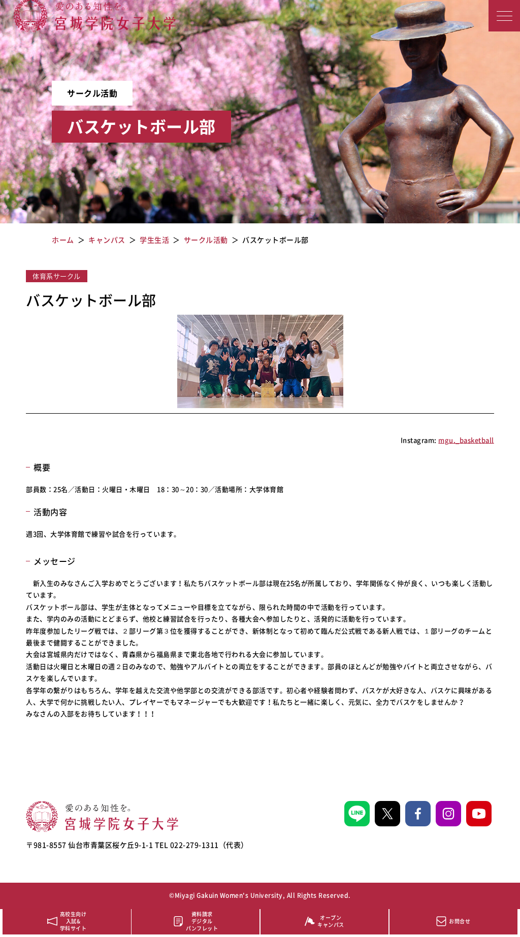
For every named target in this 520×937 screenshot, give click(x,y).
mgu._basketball (466, 440)
